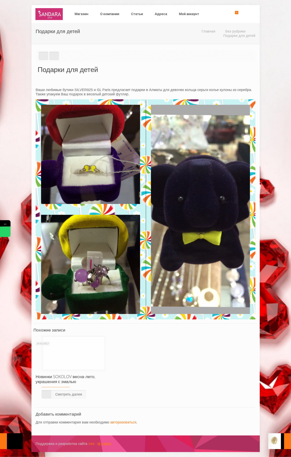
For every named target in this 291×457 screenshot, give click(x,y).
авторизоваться (123, 422)
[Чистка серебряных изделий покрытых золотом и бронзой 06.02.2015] (279, 441)
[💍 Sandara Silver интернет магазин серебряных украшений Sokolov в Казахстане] (49, 14)
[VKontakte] (244, 444)
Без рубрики (235, 31)
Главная (208, 31)
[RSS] (249, 444)
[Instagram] (239, 444)
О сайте (104, 444)
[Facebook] (233, 444)
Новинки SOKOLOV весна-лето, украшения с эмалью (65, 379)
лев (91, 444)
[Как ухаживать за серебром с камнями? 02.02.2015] (11, 441)
